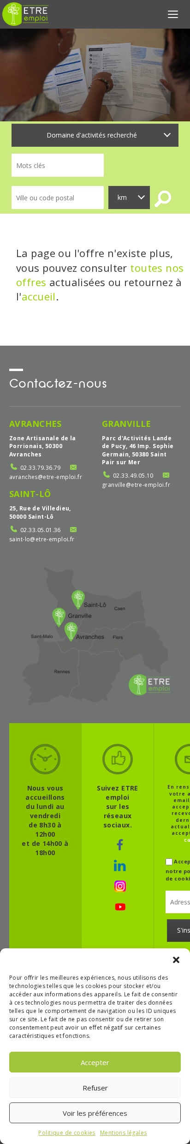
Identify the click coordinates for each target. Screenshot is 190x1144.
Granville (126, 423)
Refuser (95, 1087)
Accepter (95, 1062)
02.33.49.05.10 (133, 475)
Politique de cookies (66, 1133)
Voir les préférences (95, 1113)
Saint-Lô (30, 493)
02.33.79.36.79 (40, 468)
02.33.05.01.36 (40, 530)
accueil (39, 296)
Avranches (35, 423)
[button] (176, 959)
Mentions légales (123, 1133)
